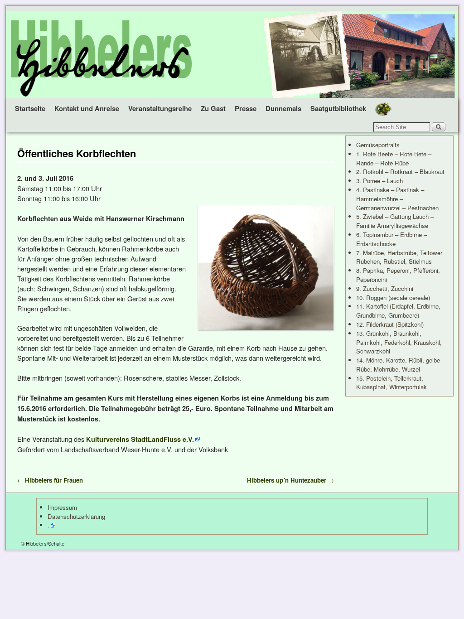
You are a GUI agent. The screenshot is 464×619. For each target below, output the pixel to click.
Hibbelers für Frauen (50, 480)
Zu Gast (213, 108)
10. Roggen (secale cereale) (393, 297)
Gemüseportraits (378, 144)
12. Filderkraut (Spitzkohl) (390, 324)
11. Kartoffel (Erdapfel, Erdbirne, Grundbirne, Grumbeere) (398, 310)
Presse (245, 108)
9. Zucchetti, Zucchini (384, 288)
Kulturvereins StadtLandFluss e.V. (140, 439)
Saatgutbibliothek (338, 108)
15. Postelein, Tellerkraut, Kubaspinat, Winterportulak (391, 383)
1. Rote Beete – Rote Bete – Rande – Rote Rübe (393, 158)
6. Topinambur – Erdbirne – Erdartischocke (391, 239)
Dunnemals (283, 108)
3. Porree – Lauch (379, 180)
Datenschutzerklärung (76, 516)
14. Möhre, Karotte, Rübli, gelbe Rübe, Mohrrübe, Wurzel (398, 364)
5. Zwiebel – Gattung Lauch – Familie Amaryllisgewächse (395, 221)
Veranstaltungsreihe (160, 108)
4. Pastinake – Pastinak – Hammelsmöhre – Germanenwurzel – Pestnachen (397, 198)
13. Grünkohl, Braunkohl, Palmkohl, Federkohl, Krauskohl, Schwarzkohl (399, 342)
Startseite (30, 108)
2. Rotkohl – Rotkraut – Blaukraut (400, 171)
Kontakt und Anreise (86, 108)
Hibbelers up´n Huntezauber (290, 480)
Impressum (62, 507)
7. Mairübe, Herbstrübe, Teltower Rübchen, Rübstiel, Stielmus (399, 257)
